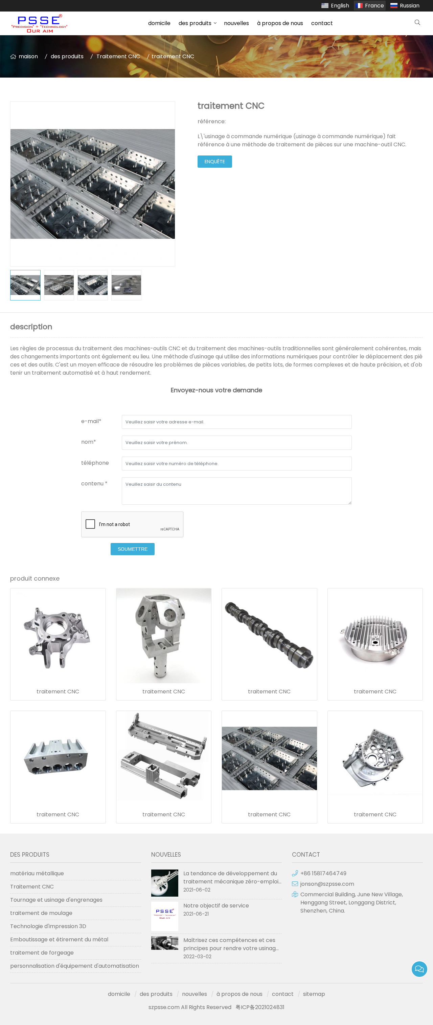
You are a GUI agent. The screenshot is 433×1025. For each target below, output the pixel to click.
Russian (409, 5)
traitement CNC (58, 691)
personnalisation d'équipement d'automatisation (74, 966)
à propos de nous (280, 23)
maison (28, 56)
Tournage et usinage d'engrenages (56, 900)
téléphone (95, 463)
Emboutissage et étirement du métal (59, 939)
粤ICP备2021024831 (259, 1007)
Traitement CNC (118, 56)
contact (322, 23)
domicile (159, 23)
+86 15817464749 (323, 873)
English (340, 5)
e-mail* (91, 421)
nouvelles (236, 23)
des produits (195, 23)
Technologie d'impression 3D (48, 926)
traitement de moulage (41, 913)
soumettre (132, 549)
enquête (215, 161)
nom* (88, 442)
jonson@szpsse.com (327, 884)
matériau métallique (37, 873)
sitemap (314, 994)
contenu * (94, 483)
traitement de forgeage (42, 953)
